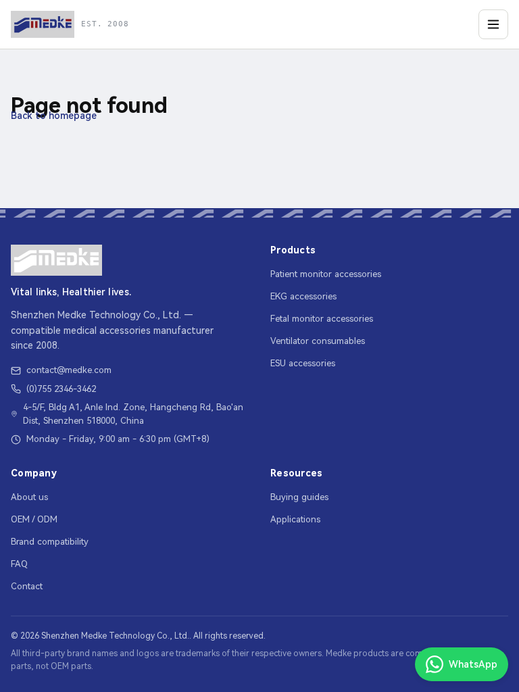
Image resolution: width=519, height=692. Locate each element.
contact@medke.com (69, 370)
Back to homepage (54, 115)
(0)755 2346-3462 (61, 389)
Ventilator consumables (317, 341)
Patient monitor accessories (325, 274)
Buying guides (299, 497)
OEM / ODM (34, 519)
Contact (27, 586)
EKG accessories (303, 296)
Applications (295, 519)
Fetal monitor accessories (321, 319)
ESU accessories (302, 363)
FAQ (19, 564)
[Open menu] (493, 24)
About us (29, 497)
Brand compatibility (50, 542)
